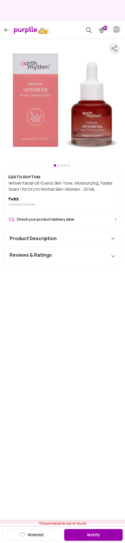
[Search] (88, 30)
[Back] (6, 30)
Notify (93, 534)
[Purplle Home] (25, 29)
